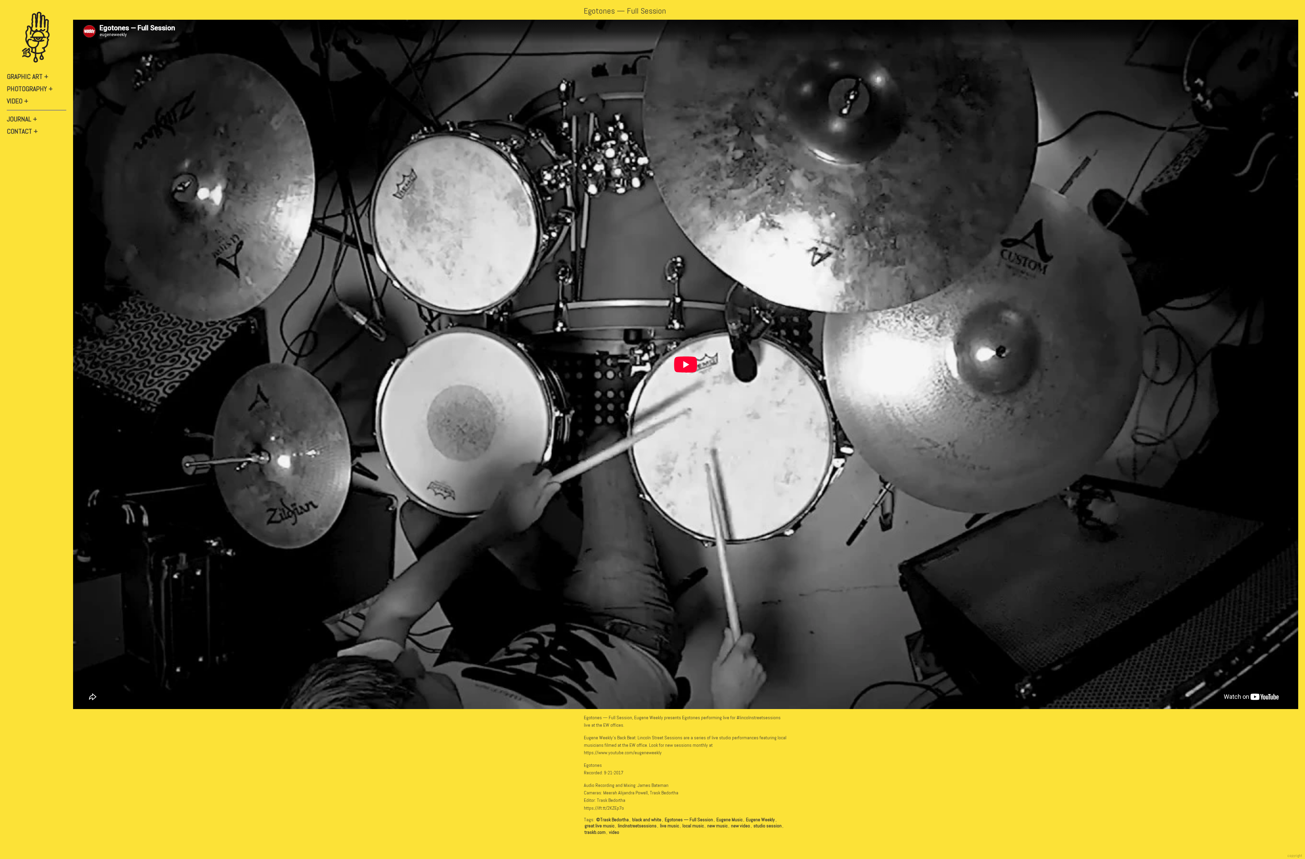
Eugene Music (729, 819)
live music (669, 826)
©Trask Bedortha (612, 819)
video (614, 832)
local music (693, 826)
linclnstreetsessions (637, 826)
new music (717, 826)
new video (740, 826)
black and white (646, 819)
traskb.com (595, 832)
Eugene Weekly (760, 819)
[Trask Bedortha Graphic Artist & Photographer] (37, 37)
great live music (599, 826)
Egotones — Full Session (625, 10)
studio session (767, 826)
